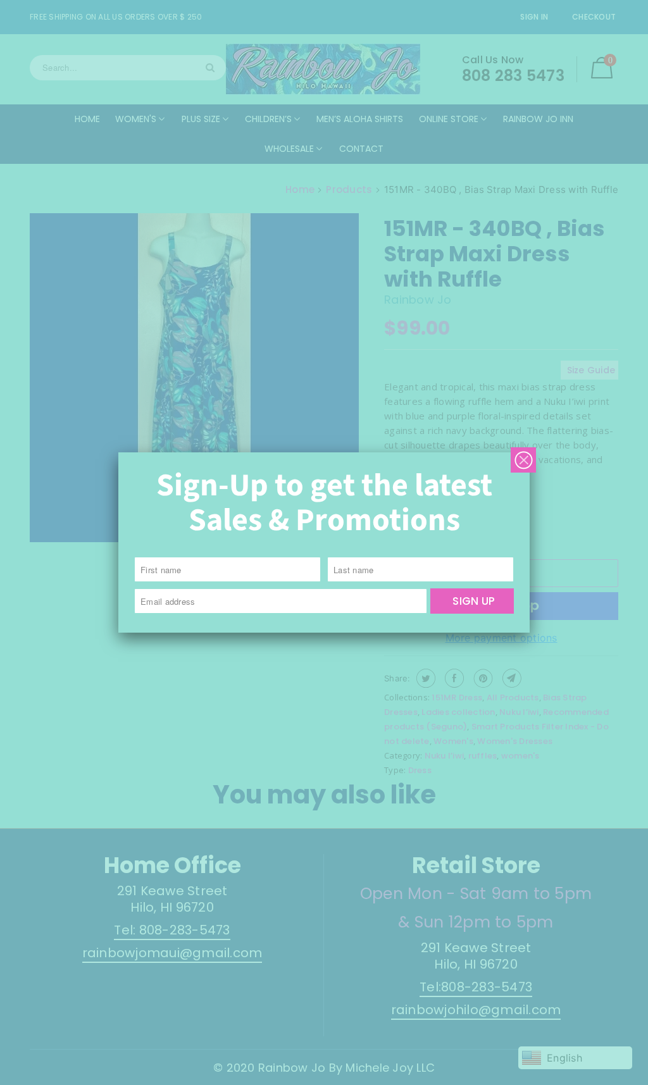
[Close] (523, 460)
